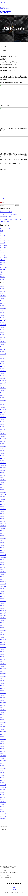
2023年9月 (3, 356)
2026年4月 (3, 288)
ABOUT (4, 7)
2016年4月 (3, 572)
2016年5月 (3, 569)
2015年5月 (3, 598)
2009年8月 (3, 765)
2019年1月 (3, 492)
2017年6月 (3, 538)
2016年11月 (3, 555)
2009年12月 (3, 756)
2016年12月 (3, 552)
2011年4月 (3, 717)
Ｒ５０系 (2, 235)
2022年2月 (3, 402)
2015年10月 (3, 586)
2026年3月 (3, 291)
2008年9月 (3, 792)
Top (14, 887)
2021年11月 (3, 409)
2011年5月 (3, 714)
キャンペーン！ (4, 262)
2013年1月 (3, 666)
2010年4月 (3, 746)
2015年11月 (3, 584)
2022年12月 (3, 378)
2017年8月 (3, 533)
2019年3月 (3, 487)
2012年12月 (3, 668)
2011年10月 (3, 702)
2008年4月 (3, 804)
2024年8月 (3, 329)
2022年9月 (3, 385)
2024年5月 (3, 337)
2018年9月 (3, 501)
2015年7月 (3, 593)
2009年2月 (3, 780)
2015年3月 (3, 603)
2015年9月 (3, 589)
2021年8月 (3, 417)
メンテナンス (3, 267)
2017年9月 (3, 530)
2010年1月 (3, 753)
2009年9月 (3, 763)
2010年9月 (3, 734)
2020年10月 (3, 441)
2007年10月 (3, 819)
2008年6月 (3, 799)
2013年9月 (3, 647)
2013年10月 (3, 644)
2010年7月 (3, 739)
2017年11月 (3, 526)
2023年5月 (3, 366)
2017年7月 (3, 535)
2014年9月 (3, 618)
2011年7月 (3, 710)
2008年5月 (3, 802)
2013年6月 (3, 654)
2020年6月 (3, 451)
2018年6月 (3, 509)
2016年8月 (3, 562)
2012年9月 (3, 676)
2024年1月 (3, 346)
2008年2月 (3, 809)
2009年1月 (3, 782)
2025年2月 (3, 315)
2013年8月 (3, 649)
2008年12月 (3, 785)
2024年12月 (3, 320)
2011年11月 (3, 700)
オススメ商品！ (4, 257)
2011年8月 (3, 707)
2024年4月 (3, 339)
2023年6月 (3, 363)
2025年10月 (3, 296)
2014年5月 (3, 627)
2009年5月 (3, 773)
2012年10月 (3, 673)
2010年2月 (3, 751)
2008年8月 (3, 794)
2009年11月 (3, 758)
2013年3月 (3, 661)
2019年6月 (3, 480)
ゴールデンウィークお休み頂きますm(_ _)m (12, 214)
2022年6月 (3, 392)
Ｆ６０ (2, 233)
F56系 (1, 231)
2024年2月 (3, 344)
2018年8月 (3, 504)
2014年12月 (3, 610)
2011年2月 (3, 722)
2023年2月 (3, 373)
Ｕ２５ (2, 250)
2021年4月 (3, 426)
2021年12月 (3, 407)
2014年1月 (3, 637)
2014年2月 (3, 635)
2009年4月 (3, 775)
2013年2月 (3, 664)
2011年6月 (3, 712)
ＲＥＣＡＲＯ (3, 245)
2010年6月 (3, 741)
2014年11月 (3, 613)
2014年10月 (3, 615)
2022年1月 (3, 405)
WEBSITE (5, 12)
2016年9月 (3, 559)
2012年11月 (3, 671)
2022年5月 (3, 395)
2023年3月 (3, 371)
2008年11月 (3, 787)
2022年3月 (3, 400)
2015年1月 (3, 608)
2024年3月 (3, 342)
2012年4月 (3, 688)
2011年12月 (3, 697)
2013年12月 (3, 639)
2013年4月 (3, 659)
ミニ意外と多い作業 (5, 216)
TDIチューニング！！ (6, 212)
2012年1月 (3, 695)
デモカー (2, 264)
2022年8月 (3, 388)
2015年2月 (3, 605)
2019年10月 (3, 470)
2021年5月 (3, 424)
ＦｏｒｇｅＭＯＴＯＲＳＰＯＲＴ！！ (10, 219)
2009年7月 (3, 768)
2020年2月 (3, 460)
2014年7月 (3, 622)
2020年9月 (3, 443)
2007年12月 (3, 814)
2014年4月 (3, 630)
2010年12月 (3, 727)
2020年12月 (3, 436)
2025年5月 (3, 308)
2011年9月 (3, 705)
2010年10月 (3, 731)
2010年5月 (3, 743)
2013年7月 (3, 651)
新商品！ (2, 277)
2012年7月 (3, 681)
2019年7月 (3, 477)
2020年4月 (3, 455)
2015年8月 (3, 591)
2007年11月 (3, 816)
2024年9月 (3, 327)
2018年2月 (3, 518)
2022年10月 (3, 383)
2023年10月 (3, 354)
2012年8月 (3, 678)
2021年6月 (3, 421)
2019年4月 (3, 484)
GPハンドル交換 (4, 221)
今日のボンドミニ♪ (5, 269)
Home (14, 889)
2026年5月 (3, 286)
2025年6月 (3, 305)
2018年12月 (3, 494)
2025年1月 (3, 317)
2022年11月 (3, 380)
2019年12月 (3, 465)
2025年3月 (3, 313)
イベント (2, 252)
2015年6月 (3, 596)
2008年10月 (3, 789)
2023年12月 (3, 349)
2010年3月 (3, 748)
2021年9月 (3, 414)
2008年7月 (3, 797)
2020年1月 (3, 463)
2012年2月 (3, 693)
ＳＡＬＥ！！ (3, 248)
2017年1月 (3, 550)
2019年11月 (3, 467)
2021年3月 (3, 429)
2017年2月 (3, 547)
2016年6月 (3, 567)
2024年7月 (3, 332)
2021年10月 (3, 412)
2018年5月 (3, 511)
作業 (1, 272)
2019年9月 (3, 472)
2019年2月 (3, 489)
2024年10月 (3, 325)
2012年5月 (3, 685)
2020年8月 (3, 446)
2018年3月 (3, 516)
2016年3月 (3, 574)
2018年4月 (3, 513)
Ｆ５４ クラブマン (5, 228)
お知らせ (2, 260)
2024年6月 (3, 334)
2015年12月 (3, 581)
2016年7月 (3, 564)
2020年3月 (3, 458)
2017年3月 (3, 545)
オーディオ (3, 255)
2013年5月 (3, 656)
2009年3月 (3, 777)
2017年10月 (3, 528)
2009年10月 (3, 760)
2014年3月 (3, 632)
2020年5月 (3, 453)
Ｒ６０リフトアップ (5, 240)
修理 (1, 274)
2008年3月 (3, 806)
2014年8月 (3, 620)
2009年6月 (3, 770)
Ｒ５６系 (2, 238)
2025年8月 (3, 300)
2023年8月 (3, 359)
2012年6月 (3, 683)
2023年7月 (3, 361)
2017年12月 (3, 523)
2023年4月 (3, 368)
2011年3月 (3, 719)
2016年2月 (3, 576)
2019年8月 (3, 475)
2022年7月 (3, 390)
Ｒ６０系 (2, 243)
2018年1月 (3, 521)
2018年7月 (3, 506)
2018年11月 (3, 497)
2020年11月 (3, 438)
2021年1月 (3, 434)
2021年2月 (3, 431)
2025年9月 (3, 298)
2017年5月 (3, 540)
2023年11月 (3, 351)
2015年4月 (3, 601)
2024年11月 (3, 322)
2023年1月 (3, 375)
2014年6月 (3, 625)
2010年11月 (3, 729)
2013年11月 (3, 642)
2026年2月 (3, 293)
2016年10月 (3, 557)
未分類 (2, 198)
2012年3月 (3, 690)
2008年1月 (3, 811)
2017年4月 (3, 543)
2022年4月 (3, 397)
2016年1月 (3, 579)
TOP (2, 3)
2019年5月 (3, 482)
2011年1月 (3, 724)
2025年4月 (3, 310)
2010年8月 (3, 736)
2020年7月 (3, 448)
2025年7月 (3, 303)
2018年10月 (3, 499)
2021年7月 (3, 419)
